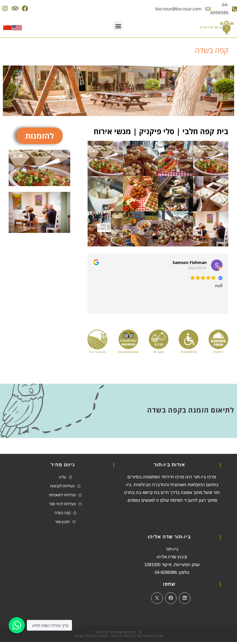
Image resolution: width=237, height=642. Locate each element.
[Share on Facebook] (171, 598)
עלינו (62, 477)
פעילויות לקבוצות (62, 485)
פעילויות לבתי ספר (62, 503)
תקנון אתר (62, 521)
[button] (118, 26)
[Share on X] (157, 598)
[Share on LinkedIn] (184, 598)
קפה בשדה (62, 512)
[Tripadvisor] (15, 8)
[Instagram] (5, 8)
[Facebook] (25, 8)
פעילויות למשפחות (62, 494)
